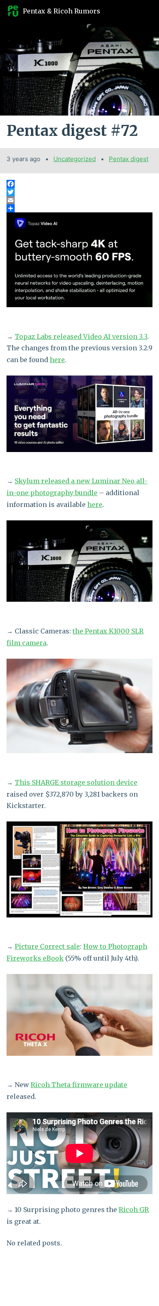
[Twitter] (79, 192)
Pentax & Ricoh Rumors (61, 11)
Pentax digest (128, 159)
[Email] (79, 200)
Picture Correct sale (47, 946)
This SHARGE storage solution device (76, 782)
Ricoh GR (134, 1210)
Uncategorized (74, 159)
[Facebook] (79, 184)
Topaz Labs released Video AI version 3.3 (81, 336)
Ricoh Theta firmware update (79, 1085)
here (57, 360)
